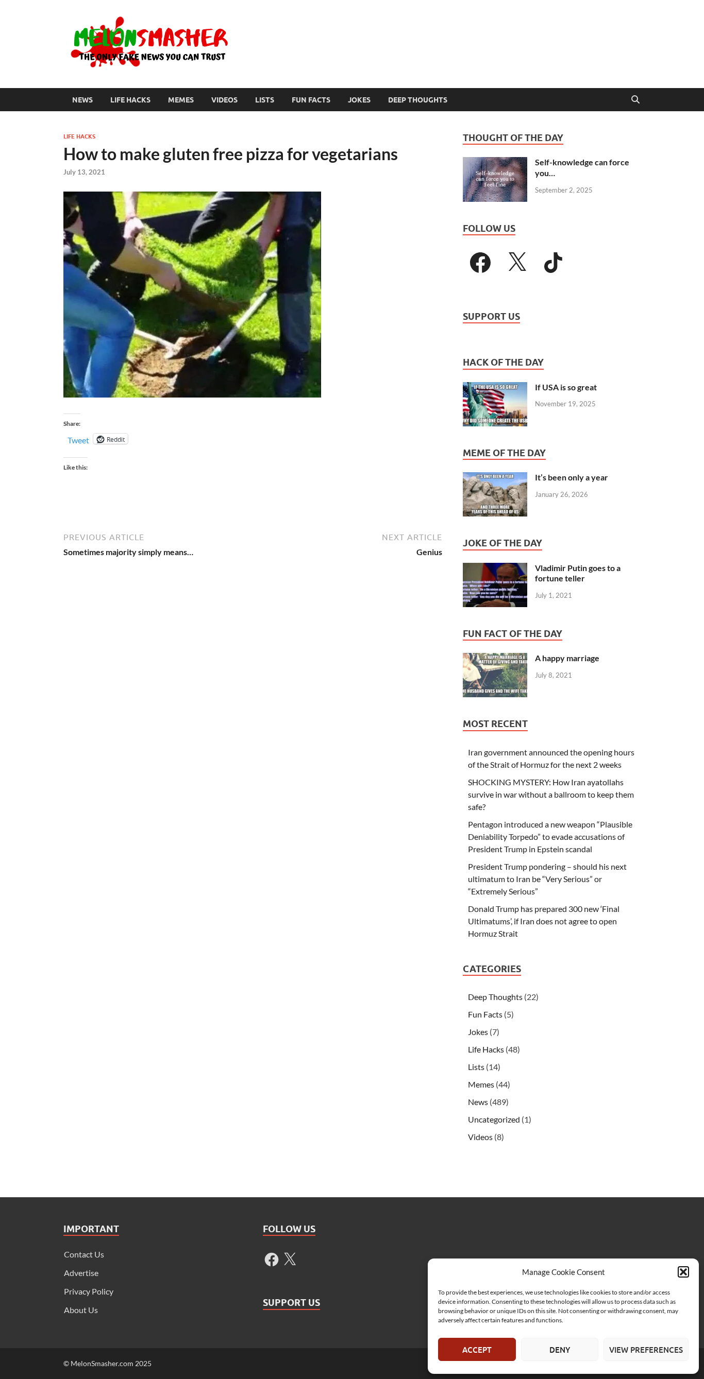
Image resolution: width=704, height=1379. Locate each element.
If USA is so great (566, 387)
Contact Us (84, 1254)
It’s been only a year (571, 477)
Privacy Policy (88, 1291)
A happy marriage (567, 658)
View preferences (646, 1349)
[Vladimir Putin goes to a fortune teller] (495, 569)
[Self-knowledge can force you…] (495, 163)
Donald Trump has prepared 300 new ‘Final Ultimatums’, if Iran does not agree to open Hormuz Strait (543, 921)
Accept (477, 1349)
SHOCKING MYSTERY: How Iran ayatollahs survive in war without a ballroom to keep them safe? (551, 794)
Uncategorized (494, 1119)
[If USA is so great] (495, 388)
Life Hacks (130, 100)
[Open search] (635, 100)
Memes (181, 100)
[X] (517, 262)
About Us (81, 1310)
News (82, 100)
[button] (683, 1272)
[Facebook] (480, 262)
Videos (224, 100)
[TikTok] (553, 262)
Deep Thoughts (417, 100)
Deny (559, 1349)
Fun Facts (311, 100)
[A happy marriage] (495, 659)
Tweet (78, 439)
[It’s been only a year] (495, 478)
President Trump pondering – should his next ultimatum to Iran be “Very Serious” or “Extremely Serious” (547, 878)
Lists (264, 100)
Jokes (359, 100)
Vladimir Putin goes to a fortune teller (578, 573)
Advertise (81, 1273)
